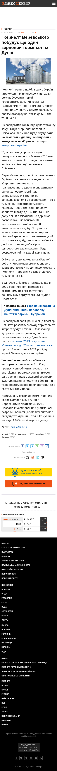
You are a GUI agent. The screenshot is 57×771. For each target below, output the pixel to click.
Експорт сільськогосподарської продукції (24, 663)
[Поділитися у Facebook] (22, 446)
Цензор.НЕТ (7, 585)
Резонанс (7, 598)
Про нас (6, 543)
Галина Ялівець (18, 427)
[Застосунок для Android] (31, 758)
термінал (42, 434)
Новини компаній (11, 716)
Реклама (6, 556)
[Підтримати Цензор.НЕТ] (28, 484)
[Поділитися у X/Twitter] (27, 446)
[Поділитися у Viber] (42, 446)
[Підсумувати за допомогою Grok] (42, 457)
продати (6, 519)
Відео (4, 607)
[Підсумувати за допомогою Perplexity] (37, 457)
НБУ (3, 703)
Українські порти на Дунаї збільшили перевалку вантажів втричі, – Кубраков (29, 310)
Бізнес (5, 625)
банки (5, 658)
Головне (6, 634)
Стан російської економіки (16, 676)
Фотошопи (7, 611)
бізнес (5, 685)
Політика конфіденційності (16, 565)
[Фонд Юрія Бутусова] (28, 472)
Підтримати (8, 552)
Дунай (8, 434)
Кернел (8, 437)
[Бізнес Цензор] (16, 4)
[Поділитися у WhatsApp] (37, 446)
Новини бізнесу (10, 578)
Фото (4, 602)
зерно (5, 712)
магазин (6, 720)
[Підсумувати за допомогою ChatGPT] (27, 457)
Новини (7, 29)
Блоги (5, 616)
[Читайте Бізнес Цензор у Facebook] (16, 758)
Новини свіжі (9, 574)
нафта (5, 725)
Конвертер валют (13, 514)
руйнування (8, 699)
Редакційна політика (12, 570)
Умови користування (13, 561)
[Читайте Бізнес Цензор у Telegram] (26, 758)
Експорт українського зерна (16, 667)
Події (4, 594)
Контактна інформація (13, 548)
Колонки (6, 647)
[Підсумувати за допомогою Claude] (32, 457)
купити (15, 519)
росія (4, 707)
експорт (6, 681)
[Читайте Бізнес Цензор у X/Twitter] (21, 758)
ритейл (5, 694)
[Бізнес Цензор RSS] (41, 758)
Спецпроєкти (9, 638)
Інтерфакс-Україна (14, 145)
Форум (5, 620)
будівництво (24, 434)
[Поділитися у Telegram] (32, 446)
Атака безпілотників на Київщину (19, 671)
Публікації (7, 643)
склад (5, 690)
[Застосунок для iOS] (36, 758)
